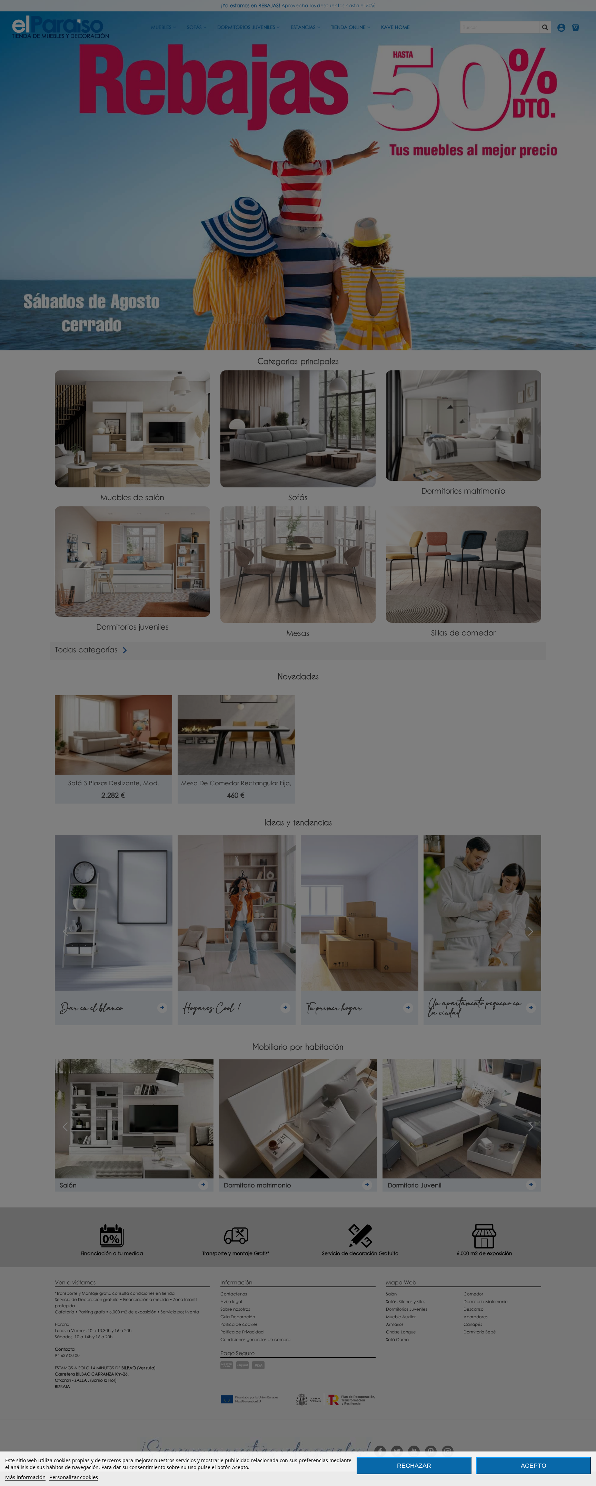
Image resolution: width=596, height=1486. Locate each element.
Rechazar (414, 1465)
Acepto (533, 1465)
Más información (25, 1477)
